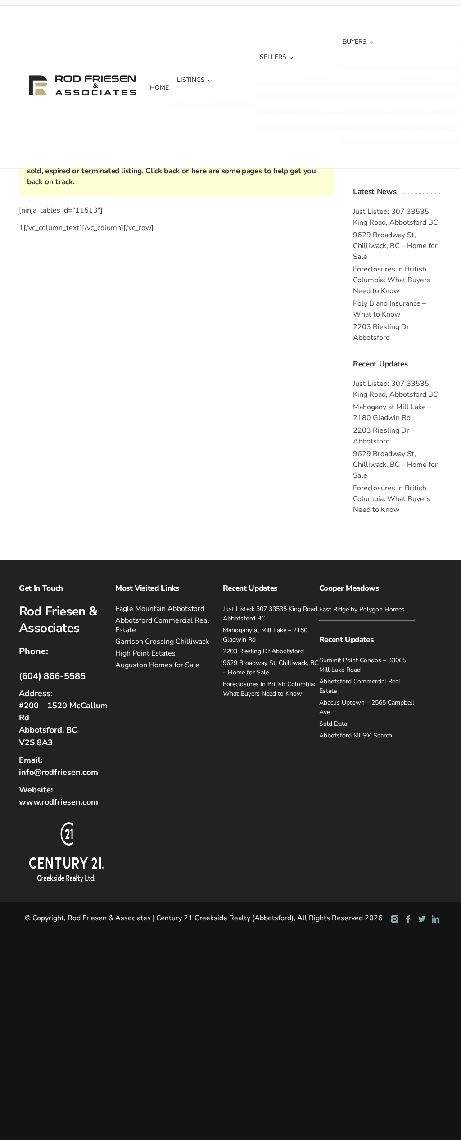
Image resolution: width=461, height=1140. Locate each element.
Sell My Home (282, 76)
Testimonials (280, 122)
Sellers (273, 57)
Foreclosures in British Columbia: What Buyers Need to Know (391, 280)
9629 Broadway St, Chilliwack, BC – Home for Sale (395, 246)
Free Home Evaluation (293, 92)
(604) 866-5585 (52, 676)
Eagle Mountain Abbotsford (159, 609)
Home (159, 87)
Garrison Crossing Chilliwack (162, 642)
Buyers (354, 41)
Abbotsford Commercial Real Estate (162, 625)
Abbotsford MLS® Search (355, 735)
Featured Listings (369, 61)
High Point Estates (145, 653)
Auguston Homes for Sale (157, 665)
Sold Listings (198, 99)
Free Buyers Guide (371, 92)
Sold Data (276, 107)
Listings (191, 80)
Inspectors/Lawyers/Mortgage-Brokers (399, 107)
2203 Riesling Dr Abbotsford (263, 651)
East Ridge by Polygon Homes (362, 609)
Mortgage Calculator (373, 76)
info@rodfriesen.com (58, 772)
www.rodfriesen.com (58, 801)
